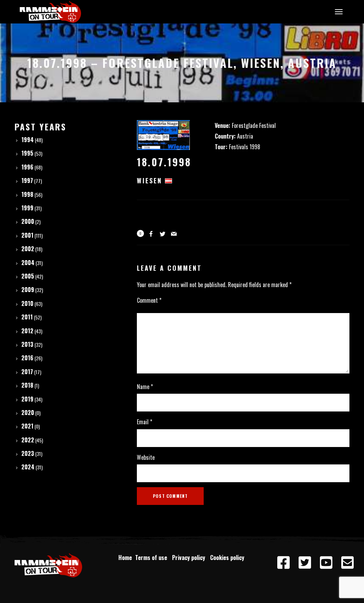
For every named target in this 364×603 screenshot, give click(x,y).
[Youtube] (326, 563)
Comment (149, 300)
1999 (27, 208)
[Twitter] (305, 563)
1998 (27, 194)
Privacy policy (190, 557)
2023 (27, 453)
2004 (27, 262)
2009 (27, 289)
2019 (27, 399)
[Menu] (338, 11)
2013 (27, 344)
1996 (27, 167)
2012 (27, 331)
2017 (27, 371)
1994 (27, 139)
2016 (27, 358)
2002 (27, 248)
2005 (27, 276)
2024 (27, 467)
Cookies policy (228, 557)
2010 (27, 303)
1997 (27, 180)
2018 (27, 385)
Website (146, 457)
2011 (27, 317)
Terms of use (152, 557)
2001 (27, 235)
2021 (27, 426)
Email (144, 422)
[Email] (348, 563)
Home (125, 557)
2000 (27, 221)
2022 (27, 440)
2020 (27, 412)
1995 (27, 153)
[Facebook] (284, 563)
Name (145, 386)
